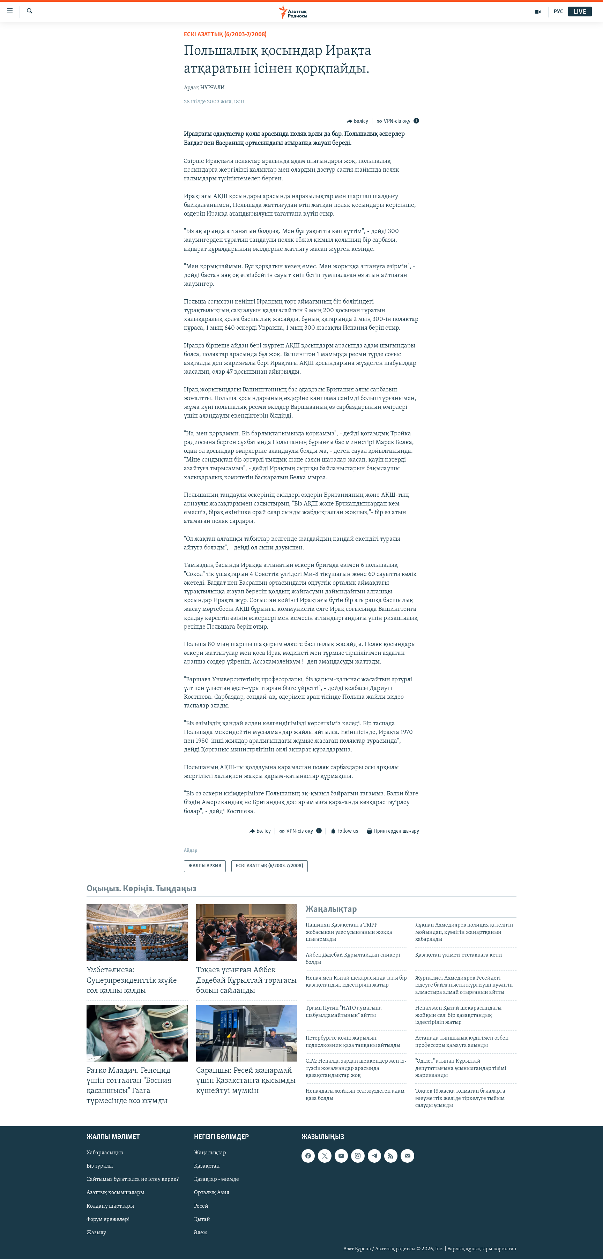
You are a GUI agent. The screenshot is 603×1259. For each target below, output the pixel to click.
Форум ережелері (108, 1219)
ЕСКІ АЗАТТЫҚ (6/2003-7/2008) (225, 35)
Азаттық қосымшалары (115, 1193)
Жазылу (96, 1232)
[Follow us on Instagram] (357, 1155)
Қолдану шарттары (110, 1206)
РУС (558, 12)
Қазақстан (207, 1166)
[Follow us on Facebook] (308, 1155)
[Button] (357, 121)
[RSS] (390, 1155)
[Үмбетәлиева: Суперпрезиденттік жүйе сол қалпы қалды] (137, 932)
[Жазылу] (407, 1155)
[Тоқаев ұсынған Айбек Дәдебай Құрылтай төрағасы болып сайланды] (246, 932)
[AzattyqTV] (538, 12)
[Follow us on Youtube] (341, 1155)
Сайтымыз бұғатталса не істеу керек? (133, 1179)
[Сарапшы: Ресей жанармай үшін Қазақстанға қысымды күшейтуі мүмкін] (246, 1033)
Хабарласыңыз (105, 1153)
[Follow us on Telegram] (374, 1155)
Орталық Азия (211, 1193)
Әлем (200, 1232)
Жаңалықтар (210, 1153)
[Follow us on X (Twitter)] (324, 1155)
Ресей (201, 1206)
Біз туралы (100, 1166)
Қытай (202, 1219)
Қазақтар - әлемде (216, 1179)
